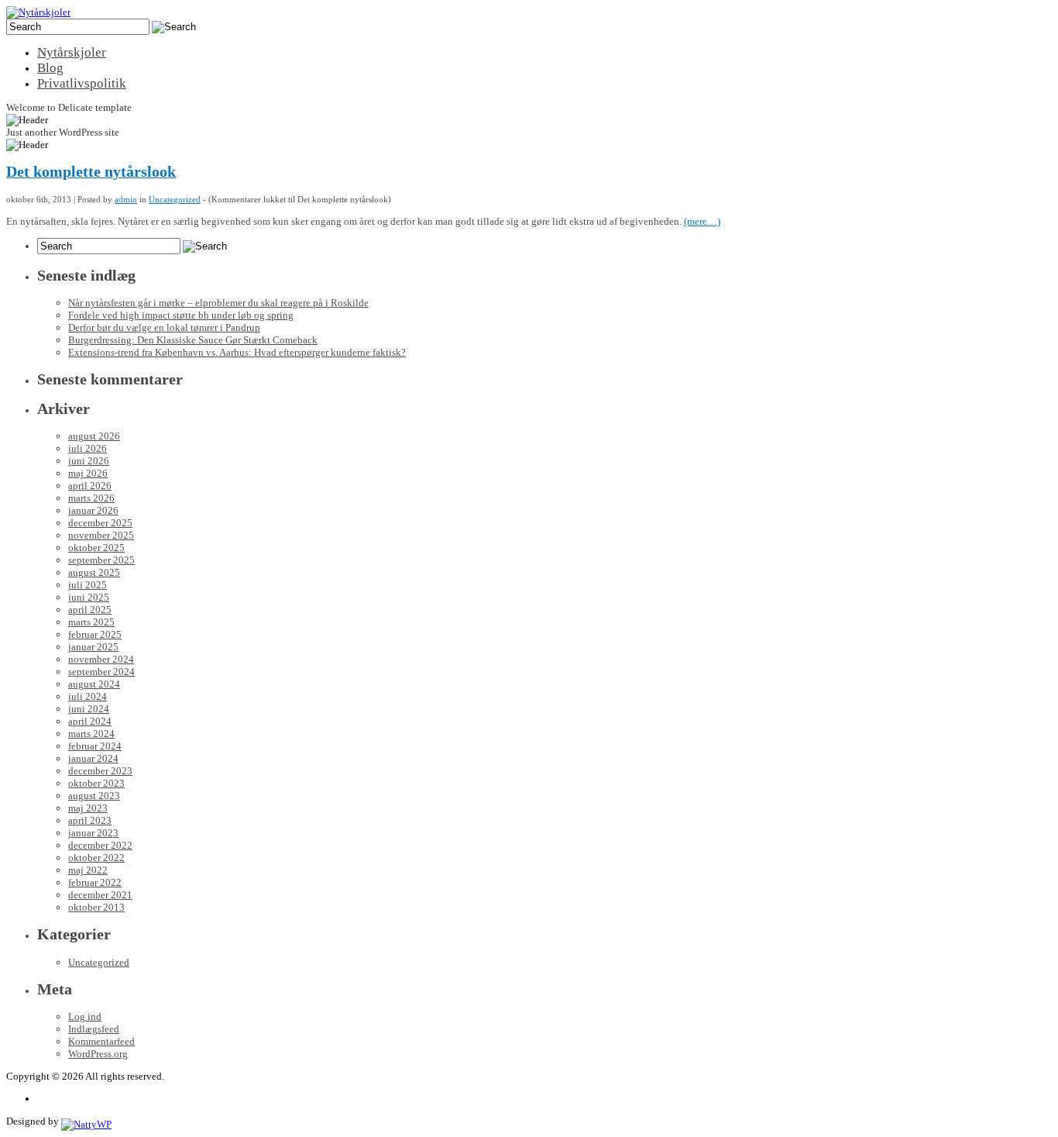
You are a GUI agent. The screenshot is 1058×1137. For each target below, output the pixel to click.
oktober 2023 (96, 783)
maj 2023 (88, 808)
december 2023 (100, 771)
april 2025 (90, 609)
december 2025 (100, 523)
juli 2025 (87, 585)
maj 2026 (88, 473)
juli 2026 (87, 448)
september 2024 (101, 671)
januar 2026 (93, 510)
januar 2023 (93, 833)
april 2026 (90, 485)
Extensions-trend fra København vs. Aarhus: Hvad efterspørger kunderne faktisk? (237, 352)
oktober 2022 (96, 857)
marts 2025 (91, 622)
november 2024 (101, 659)
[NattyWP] (86, 1121)
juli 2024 (87, 696)
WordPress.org (98, 1053)
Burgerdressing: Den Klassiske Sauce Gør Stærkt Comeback (193, 340)
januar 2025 (93, 647)
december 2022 (100, 845)
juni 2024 (88, 709)
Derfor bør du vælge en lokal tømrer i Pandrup (164, 327)
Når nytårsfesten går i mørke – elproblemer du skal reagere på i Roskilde (218, 302)
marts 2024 (91, 733)
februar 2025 (95, 634)
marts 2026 (91, 498)
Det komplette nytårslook (91, 172)
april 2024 (90, 721)
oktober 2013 (96, 907)
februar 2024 (95, 746)
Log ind (84, 1016)
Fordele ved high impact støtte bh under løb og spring (181, 315)
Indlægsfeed (93, 1029)
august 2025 (94, 572)
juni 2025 (88, 597)
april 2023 (90, 820)
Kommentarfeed (101, 1041)
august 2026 (94, 436)
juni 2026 (88, 461)
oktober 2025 (96, 547)
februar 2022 (95, 882)
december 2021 (100, 895)
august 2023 (94, 795)
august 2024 (94, 684)
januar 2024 (93, 758)
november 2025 (101, 535)
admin (126, 199)
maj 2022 (88, 870)
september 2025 (101, 560)
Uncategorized (175, 199)
